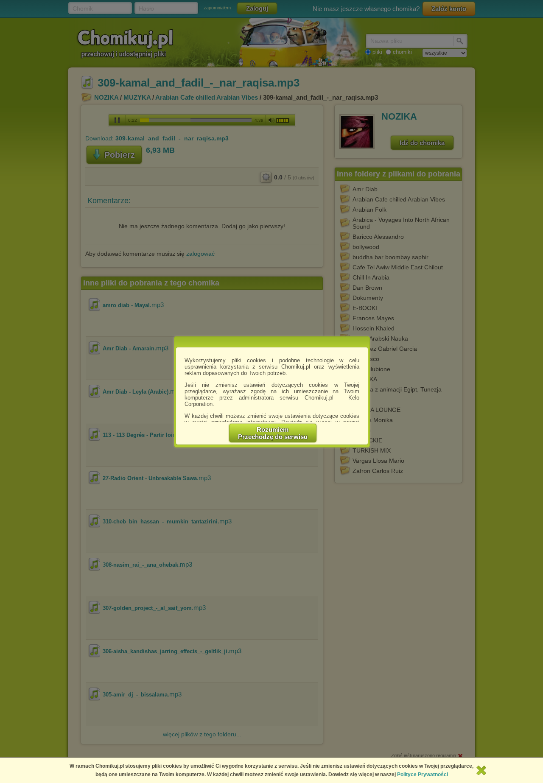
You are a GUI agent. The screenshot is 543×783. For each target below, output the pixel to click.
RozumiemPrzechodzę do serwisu (273, 433)
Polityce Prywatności (422, 774)
